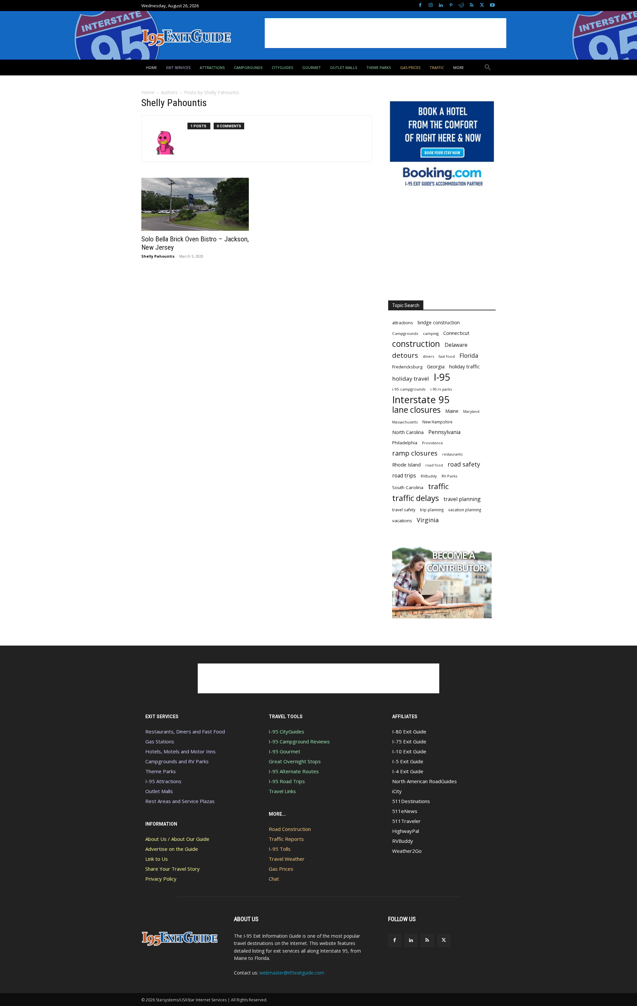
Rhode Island (406, 464)
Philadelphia (404, 443)
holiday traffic (464, 366)
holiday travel (410, 378)
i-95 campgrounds (409, 389)
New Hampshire (437, 421)
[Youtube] (492, 5)
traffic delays (415, 497)
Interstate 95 (421, 399)
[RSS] (471, 5)
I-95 (442, 377)
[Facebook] (420, 5)
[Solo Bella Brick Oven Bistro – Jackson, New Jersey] (195, 204)
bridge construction (439, 322)
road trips (404, 475)
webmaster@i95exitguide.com (291, 973)
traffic (438, 486)
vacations (402, 521)
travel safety (403, 509)
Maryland (471, 411)
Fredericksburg (407, 367)
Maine (452, 411)
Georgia (436, 366)
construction (416, 343)
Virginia (428, 520)
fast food (447, 356)
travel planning (462, 499)
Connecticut (456, 333)
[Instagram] (430, 5)
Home (148, 92)
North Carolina (408, 432)
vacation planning (464, 509)
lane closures (416, 409)
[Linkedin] (440, 5)
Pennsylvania (444, 432)
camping (431, 333)
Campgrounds (405, 333)
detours (405, 355)
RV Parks (450, 475)
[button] (488, 68)
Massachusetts (405, 421)
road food (434, 465)
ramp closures (415, 453)
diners (428, 356)
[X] (481, 5)
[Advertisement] (385, 33)
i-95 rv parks (441, 389)
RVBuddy (429, 475)
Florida (469, 355)
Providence (432, 442)
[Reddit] (461, 5)
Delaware (456, 345)
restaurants (452, 454)
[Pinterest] (451, 5)
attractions (402, 323)
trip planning (432, 509)
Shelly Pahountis (158, 256)
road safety (464, 464)
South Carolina (407, 487)
